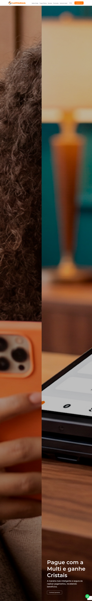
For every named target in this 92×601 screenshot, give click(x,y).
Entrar (70, 3)
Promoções (56, 3)
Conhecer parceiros (12, 592)
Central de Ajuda (63, 3)
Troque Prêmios (43, 3)
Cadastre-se (79, 3)
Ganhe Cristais (35, 3)
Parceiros (50, 3)
